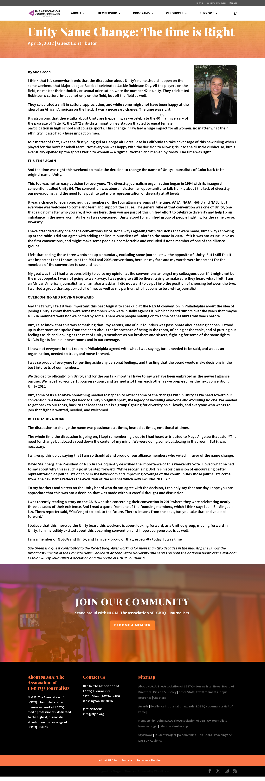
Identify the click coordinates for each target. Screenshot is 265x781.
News (216, 686)
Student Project (165, 735)
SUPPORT (207, 13)
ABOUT (76, 13)
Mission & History (165, 692)
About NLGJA (108, 760)
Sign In (200, 3)
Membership (146, 720)
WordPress (162, 771)
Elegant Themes (124, 771)
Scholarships (187, 735)
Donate (233, 3)
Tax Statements (207, 692)
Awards (143, 706)
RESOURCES (175, 13)
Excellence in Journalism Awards (172, 706)
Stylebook (145, 735)
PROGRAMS (141, 13)
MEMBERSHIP (107, 13)
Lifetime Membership (173, 726)
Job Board (205, 735)
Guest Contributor (77, 43)
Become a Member (216, 3)
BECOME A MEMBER (132, 625)
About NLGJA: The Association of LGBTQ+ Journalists (174, 686)
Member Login (148, 726)
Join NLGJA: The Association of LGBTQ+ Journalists (192, 720)
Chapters (159, 697)
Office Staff (186, 692)
